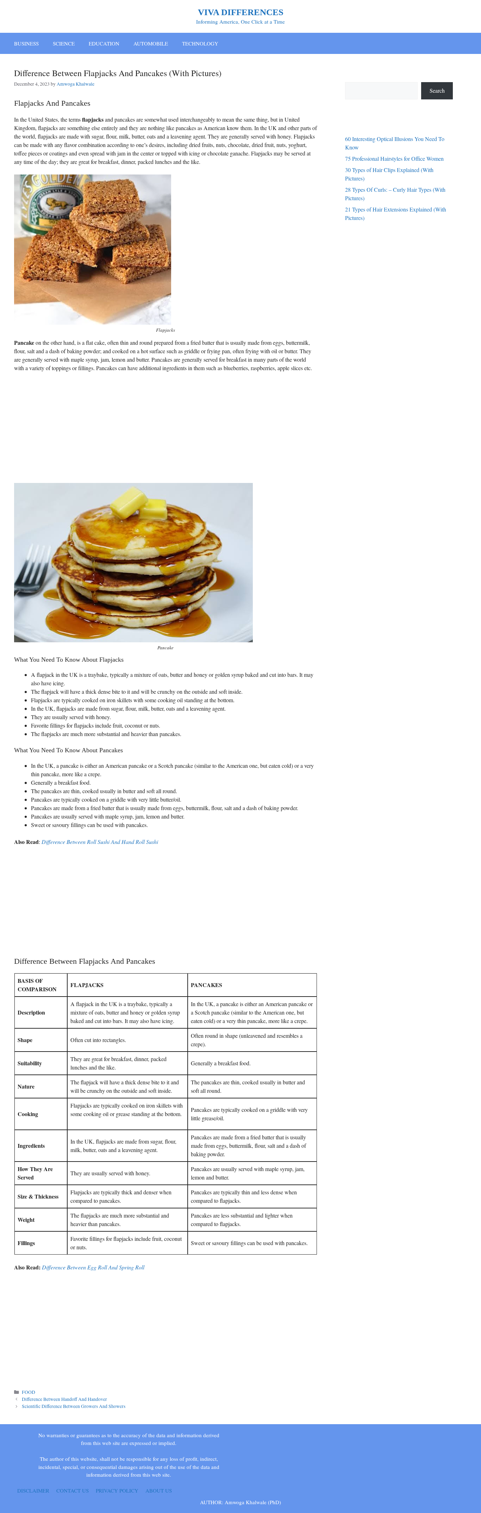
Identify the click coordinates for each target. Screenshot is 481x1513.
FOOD (28, 1392)
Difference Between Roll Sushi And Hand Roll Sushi (100, 841)
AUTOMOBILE (150, 43)
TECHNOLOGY (200, 43)
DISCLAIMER (33, 1490)
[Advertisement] (165, 430)
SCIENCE (64, 43)
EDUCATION (104, 43)
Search (437, 90)
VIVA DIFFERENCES (240, 12)
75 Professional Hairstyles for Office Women (394, 158)
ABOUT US (158, 1490)
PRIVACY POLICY (117, 1490)
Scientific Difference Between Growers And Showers (73, 1406)
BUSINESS (26, 43)
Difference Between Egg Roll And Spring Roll (93, 1267)
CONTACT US (72, 1490)
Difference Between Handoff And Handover (64, 1399)
